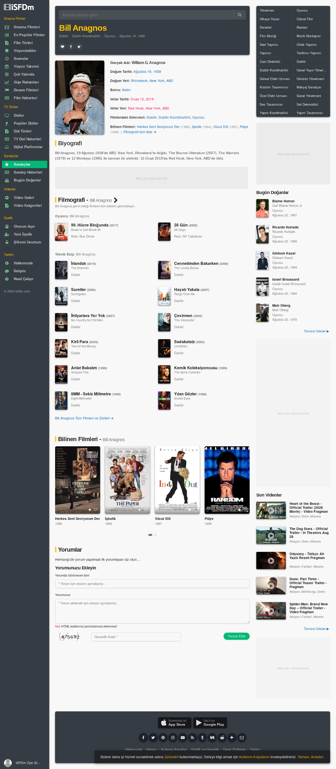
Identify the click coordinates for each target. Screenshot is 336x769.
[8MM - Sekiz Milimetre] (61, 400)
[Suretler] (61, 296)
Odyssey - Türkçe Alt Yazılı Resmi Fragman (307, 556)
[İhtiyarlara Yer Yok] (61, 322)
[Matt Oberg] (262, 313)
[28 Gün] (164, 232)
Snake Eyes (182, 398)
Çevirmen (188, 315)
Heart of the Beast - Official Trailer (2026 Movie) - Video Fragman (309, 508)
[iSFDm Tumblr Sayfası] (202, 737)
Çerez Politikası (234, 749)
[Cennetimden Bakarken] (164, 270)
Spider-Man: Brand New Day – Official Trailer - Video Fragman (309, 608)
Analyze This (80, 372)
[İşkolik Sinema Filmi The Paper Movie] (127, 480)
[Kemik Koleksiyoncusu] (164, 374)
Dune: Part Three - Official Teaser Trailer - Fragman (308, 583)
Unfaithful (180, 346)
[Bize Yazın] (241, 737)
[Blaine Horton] (262, 208)
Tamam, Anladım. (311, 756)
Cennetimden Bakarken (201, 263)
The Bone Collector (187, 372)
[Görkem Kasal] (262, 260)
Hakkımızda (133, 749)
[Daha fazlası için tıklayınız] (232, 737)
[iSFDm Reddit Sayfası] (222, 737)
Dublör (63, 35)
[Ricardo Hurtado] (262, 234)
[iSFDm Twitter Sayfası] (153, 737)
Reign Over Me (184, 294)
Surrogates (78, 294)
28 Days (179, 229)
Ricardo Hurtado (285, 227)
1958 (157, 71)
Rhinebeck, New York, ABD (152, 80)
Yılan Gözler (190, 394)
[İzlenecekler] (89, 510)
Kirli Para (84, 341)
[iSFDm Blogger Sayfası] (192, 737)
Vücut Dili (220, 126)
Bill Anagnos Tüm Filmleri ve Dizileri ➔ (84, 418)
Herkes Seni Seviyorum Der (158, 126)
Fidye (244, 126)
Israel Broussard (285, 279)
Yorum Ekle (236, 636)
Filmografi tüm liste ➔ (139, 131)
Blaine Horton (283, 201)
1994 (108, 523)
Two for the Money (83, 346)
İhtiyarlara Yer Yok (93, 315)
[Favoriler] (62, 46)
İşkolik (196, 126)
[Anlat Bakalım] (61, 374)
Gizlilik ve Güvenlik (205, 749)
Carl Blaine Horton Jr (287, 205)
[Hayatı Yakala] (164, 296)
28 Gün (186, 225)
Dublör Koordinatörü (86, 35)
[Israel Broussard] (262, 286)
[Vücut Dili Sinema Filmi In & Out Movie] (177, 480)
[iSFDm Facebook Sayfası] (143, 737)
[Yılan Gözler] (164, 400)
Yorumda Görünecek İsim (72, 575)
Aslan (126, 89)
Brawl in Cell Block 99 (86, 229)
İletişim (151, 749)
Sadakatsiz (189, 341)
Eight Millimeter (81, 398)
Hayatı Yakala (191, 289)
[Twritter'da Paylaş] (79, 46)
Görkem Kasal (283, 253)
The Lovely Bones (186, 268)
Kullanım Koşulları (174, 749)
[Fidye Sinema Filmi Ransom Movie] (227, 480)
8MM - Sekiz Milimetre (96, 394)
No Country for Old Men (87, 320)
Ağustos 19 (142, 71)
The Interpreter (184, 320)
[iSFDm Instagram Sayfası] (172, 737)
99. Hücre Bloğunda (94, 225)
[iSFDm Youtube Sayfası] (182, 737)
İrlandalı (83, 263)
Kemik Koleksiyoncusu (200, 367)
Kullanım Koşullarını (254, 756)
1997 (158, 523)
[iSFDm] (19, 7)
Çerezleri (172, 756)
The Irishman (80, 268)
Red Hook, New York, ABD (148, 108)
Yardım (255, 749)
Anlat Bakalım (89, 367)
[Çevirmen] (164, 322)
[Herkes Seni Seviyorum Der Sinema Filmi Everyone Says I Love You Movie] (77, 480)
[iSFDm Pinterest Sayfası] (163, 737)
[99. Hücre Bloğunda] (61, 232)
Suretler (83, 289)
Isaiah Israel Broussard (288, 283)
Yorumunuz (62, 595)
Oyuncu (109, 35)
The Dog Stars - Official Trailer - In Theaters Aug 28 (309, 533)
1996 (58, 523)
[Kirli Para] (61, 348)
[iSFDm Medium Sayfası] (212, 737)
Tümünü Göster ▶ (316, 331)
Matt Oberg (281, 305)
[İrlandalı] (61, 270)
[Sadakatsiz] (164, 348)
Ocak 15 (137, 98)
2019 (150, 98)
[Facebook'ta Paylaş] (70, 46)
